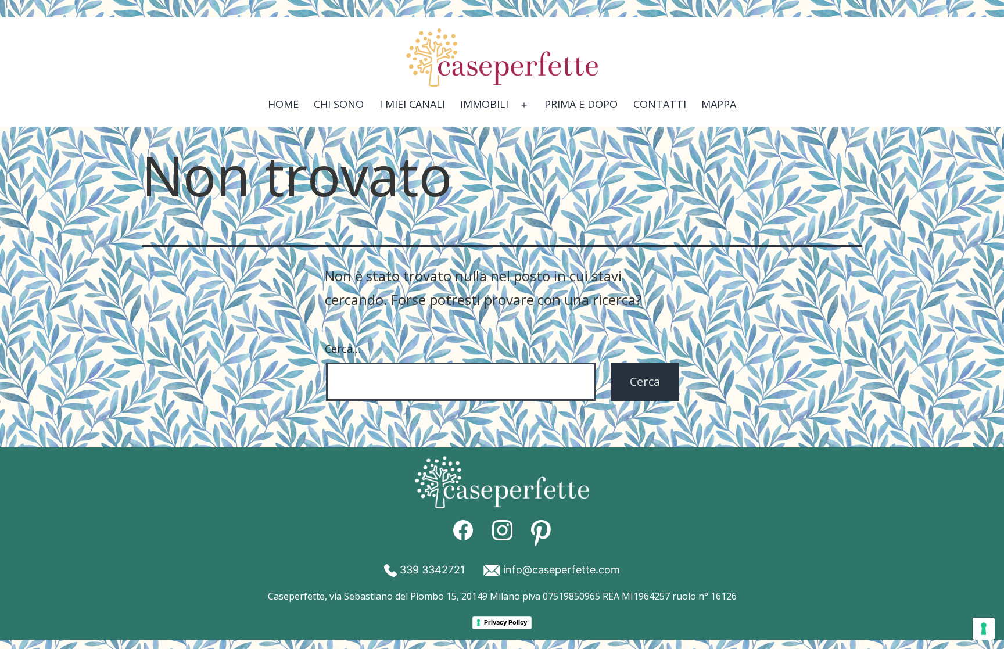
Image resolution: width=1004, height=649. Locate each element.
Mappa (718, 104)
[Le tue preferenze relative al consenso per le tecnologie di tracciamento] (984, 629)
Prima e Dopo (581, 104)
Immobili (484, 104)
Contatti (659, 104)
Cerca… (343, 349)
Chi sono (339, 104)
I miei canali (412, 104)
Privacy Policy (505, 622)
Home (283, 104)
